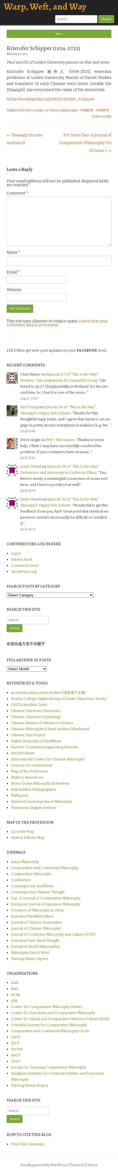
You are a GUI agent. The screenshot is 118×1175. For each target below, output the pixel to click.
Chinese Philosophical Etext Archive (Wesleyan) (50, 729)
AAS (14, 989)
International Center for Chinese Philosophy (48, 759)
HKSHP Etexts (23, 753)
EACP (15, 1037)
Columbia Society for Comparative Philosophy (49, 1025)
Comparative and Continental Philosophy (44, 868)
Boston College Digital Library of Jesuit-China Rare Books (58, 699)
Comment (17, 193)
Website (14, 289)
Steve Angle (35, 110)
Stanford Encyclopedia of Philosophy (41, 801)
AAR (14, 982)
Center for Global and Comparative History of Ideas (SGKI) (60, 1019)
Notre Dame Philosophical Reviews (40, 783)
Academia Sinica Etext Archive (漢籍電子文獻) (48, 693)
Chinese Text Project (28, 735)
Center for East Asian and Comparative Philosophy (53, 1013)
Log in (16, 553)
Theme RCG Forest (83, 1165)
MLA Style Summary (28, 1144)
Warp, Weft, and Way (45, 6)
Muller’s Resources (27, 777)
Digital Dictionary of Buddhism (36, 741)
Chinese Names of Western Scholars (42, 723)
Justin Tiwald (30, 466)
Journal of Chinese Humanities (36, 922)
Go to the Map (22, 831)
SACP (15, 1055)
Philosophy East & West (30, 953)
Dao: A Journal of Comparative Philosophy (45, 898)
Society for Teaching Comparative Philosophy (48, 1067)
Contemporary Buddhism (32, 886)
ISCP (15, 1043)
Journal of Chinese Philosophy (36, 928)
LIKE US (14, 350)
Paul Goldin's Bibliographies (33, 789)
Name (13, 252)
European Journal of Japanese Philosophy (45, 904)
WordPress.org (23, 571)
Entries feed (21, 559)
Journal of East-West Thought (35, 940)
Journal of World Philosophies (35, 946)
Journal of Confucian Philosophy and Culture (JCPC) (53, 934)
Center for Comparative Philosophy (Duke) (46, 1007)
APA (14, 1001)
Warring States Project (29, 1085)
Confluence (20, 880)
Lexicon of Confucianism (31, 765)
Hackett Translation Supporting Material (44, 747)
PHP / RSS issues (60, 440)
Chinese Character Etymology (36, 717)
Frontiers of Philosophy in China (37, 910)
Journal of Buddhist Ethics (32, 916)
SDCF (15, 1061)
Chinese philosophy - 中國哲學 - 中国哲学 (79, 110)
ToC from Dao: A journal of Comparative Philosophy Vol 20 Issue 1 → (85, 143)
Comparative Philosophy (31, 874)
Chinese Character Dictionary (35, 711)
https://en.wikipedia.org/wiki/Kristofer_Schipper (51, 99)
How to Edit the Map (27, 838)
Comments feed (24, 565)
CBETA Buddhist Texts (29, 705)
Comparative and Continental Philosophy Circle (50, 1031)
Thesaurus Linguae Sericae (33, 808)
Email (13, 272)
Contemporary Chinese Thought (37, 892)
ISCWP (17, 1049)
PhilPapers (19, 795)
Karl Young (29, 407)
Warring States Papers (29, 959)
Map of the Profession (29, 771)
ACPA (15, 995)
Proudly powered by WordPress (43, 1165)
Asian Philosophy (25, 862)
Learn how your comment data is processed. (57, 323)
